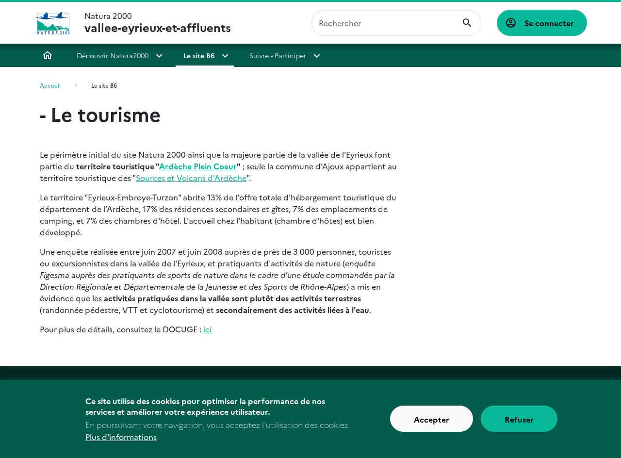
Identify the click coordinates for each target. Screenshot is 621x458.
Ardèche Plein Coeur (198, 166)
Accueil (47, 55)
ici (207, 329)
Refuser (519, 419)
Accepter (431, 419)
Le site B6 (198, 55)
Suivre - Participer (277, 55)
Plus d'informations (121, 436)
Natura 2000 (157, 22)
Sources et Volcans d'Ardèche (191, 177)
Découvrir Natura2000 (112, 55)
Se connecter (549, 22)
